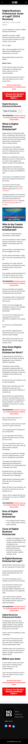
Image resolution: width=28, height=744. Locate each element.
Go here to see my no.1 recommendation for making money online (14, 117)
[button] (19, 111)
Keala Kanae (15, 200)
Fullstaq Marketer (9, 202)
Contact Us (18, 714)
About (17, 711)
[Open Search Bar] (2, 2)
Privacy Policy (19, 717)
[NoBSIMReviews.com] (15, 2)
